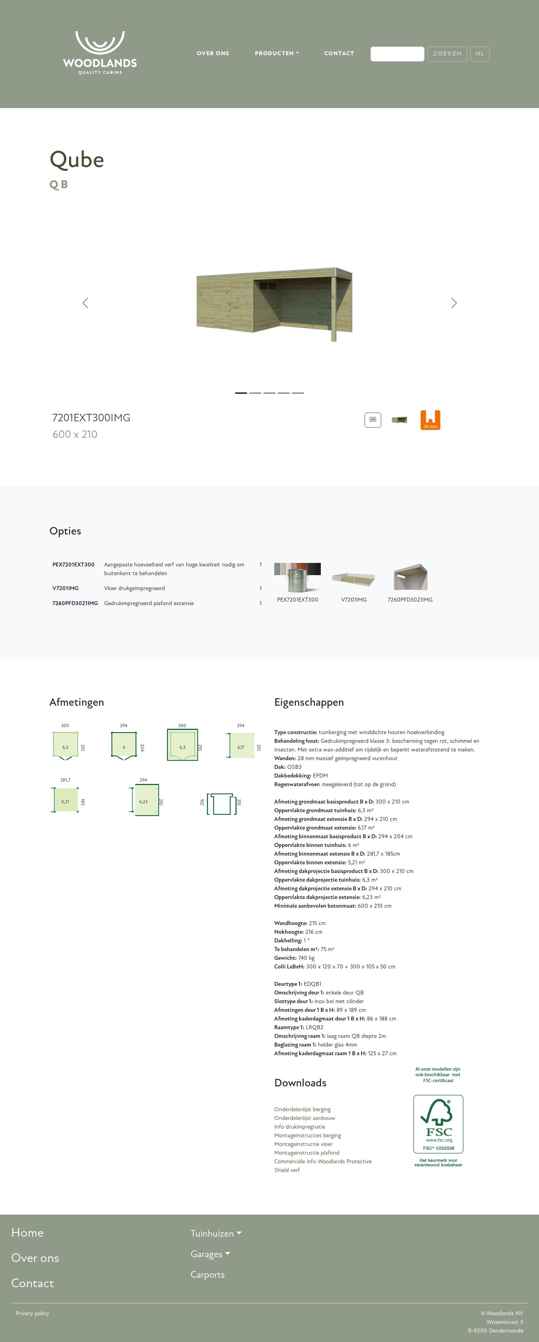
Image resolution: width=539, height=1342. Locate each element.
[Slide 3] (284, 393)
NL (480, 54)
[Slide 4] (298, 393)
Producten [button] (274, 54)
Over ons (213, 54)
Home (27, 1233)
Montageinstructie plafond (306, 1153)
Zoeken (447, 54)
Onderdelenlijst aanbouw (304, 1118)
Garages (207, 1255)
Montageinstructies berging (307, 1136)
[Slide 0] (241, 393)
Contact (339, 54)
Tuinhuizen (212, 1234)
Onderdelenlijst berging (302, 1110)
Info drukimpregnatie (299, 1127)
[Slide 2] (269, 393)
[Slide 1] (255, 393)
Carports (208, 1275)
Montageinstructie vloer (303, 1145)
